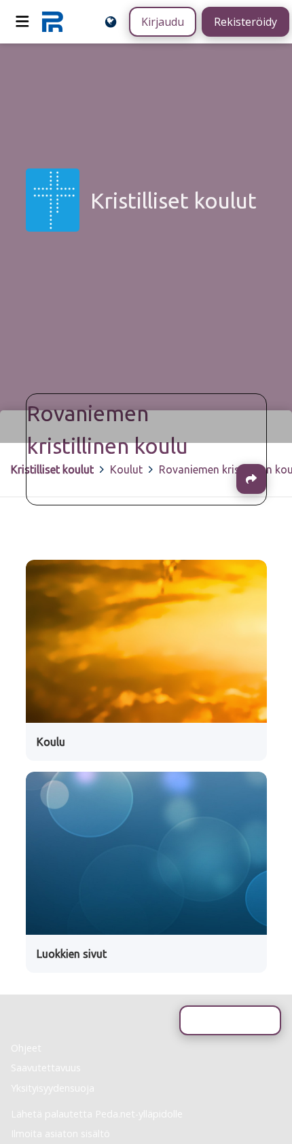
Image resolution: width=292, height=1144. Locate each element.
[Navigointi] (22, 21)
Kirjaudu (162, 21)
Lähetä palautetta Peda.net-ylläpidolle (97, 1113)
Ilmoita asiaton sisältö (60, 1133)
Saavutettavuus (46, 1067)
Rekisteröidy (245, 21)
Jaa (251, 479)
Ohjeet (26, 1047)
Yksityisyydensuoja (52, 1088)
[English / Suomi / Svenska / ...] (111, 22)
